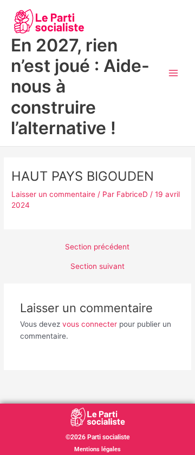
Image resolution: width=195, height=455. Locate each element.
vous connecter (89, 324)
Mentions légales (97, 449)
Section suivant (97, 267)
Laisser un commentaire (53, 194)
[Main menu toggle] (173, 73)
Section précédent (97, 247)
